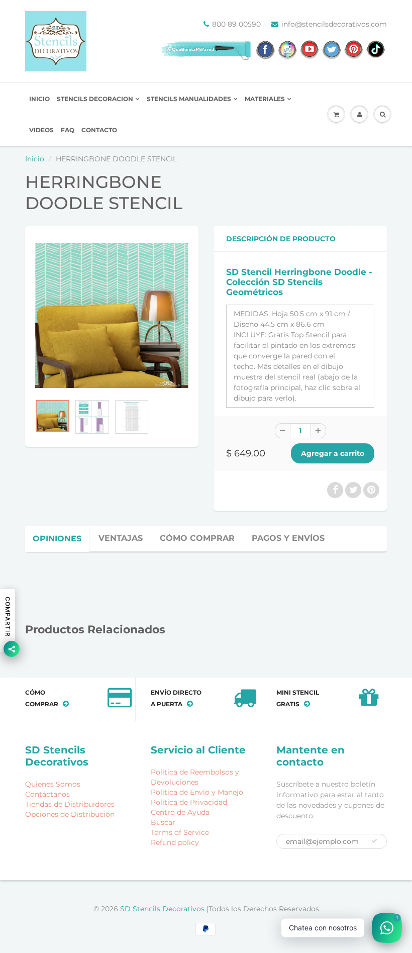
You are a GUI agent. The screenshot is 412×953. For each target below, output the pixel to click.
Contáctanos (47, 794)
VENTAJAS (120, 538)
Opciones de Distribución (70, 814)
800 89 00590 (236, 24)
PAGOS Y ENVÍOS (288, 538)
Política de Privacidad (189, 802)
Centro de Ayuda (180, 812)
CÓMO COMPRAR (197, 538)
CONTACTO (99, 130)
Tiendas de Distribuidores (70, 804)
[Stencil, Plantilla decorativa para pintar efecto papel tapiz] (111, 316)
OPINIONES (57, 538)
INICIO (39, 99)
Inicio (34, 158)
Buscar (163, 822)
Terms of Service (180, 832)
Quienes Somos (52, 784)
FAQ (67, 130)
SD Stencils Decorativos (163, 908)
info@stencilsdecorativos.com (334, 24)
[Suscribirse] (374, 841)
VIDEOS (41, 130)
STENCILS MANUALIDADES (189, 99)
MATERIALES (265, 99)
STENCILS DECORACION (95, 99)
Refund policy (175, 842)
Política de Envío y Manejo (197, 792)
